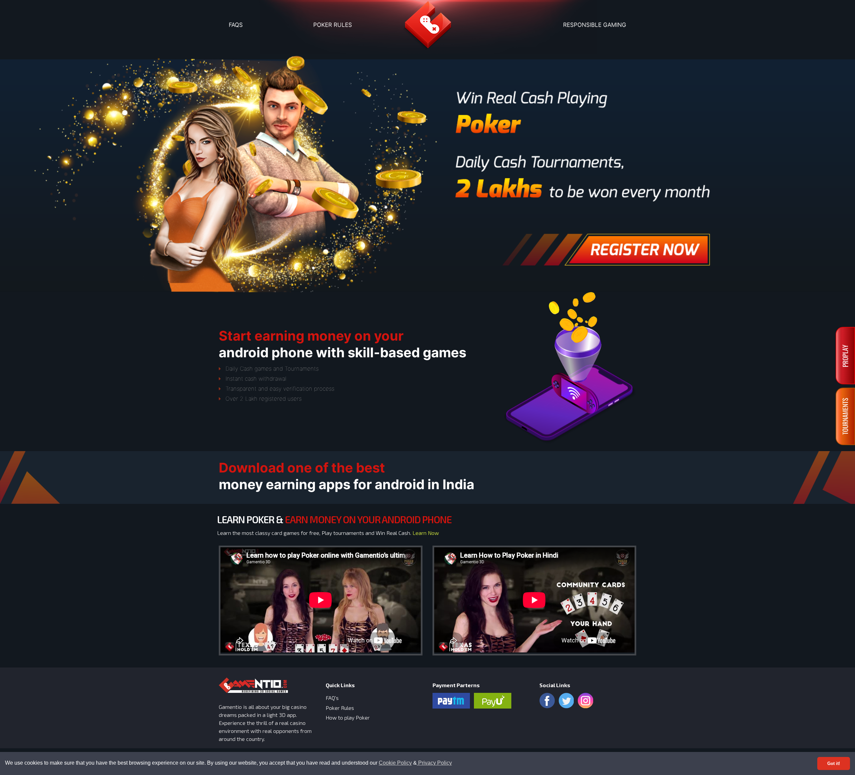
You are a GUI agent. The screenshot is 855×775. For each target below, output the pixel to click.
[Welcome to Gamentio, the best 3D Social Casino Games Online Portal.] (427, 27)
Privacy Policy (434, 763)
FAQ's (332, 698)
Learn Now (425, 533)
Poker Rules (340, 708)
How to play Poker (348, 717)
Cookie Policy (395, 763)
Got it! (833, 763)
